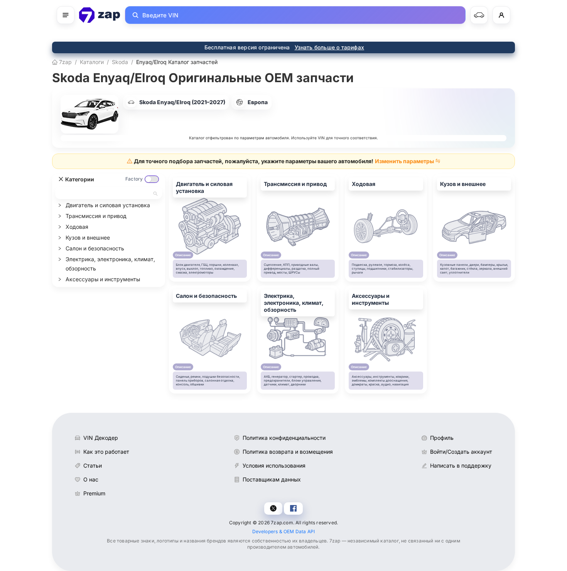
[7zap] (99, 15)
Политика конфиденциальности (284, 437)
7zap (64, 62)
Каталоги (92, 62)
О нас (90, 479)
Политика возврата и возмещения (288, 451)
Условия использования (274, 465)
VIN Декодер (100, 437)
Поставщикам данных (272, 479)
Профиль (442, 437)
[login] (501, 15)
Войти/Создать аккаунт (461, 451)
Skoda (120, 62)
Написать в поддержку (460, 465)
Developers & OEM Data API (283, 531)
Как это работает (106, 451)
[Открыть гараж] (479, 15)
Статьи (92, 465)
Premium (94, 493)
